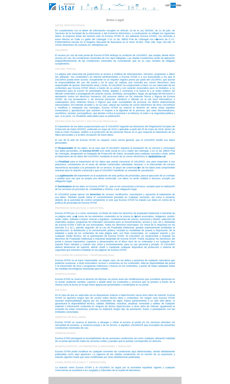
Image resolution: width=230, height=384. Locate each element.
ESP (173, 5)
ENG (178, 5)
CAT (167, 5)
